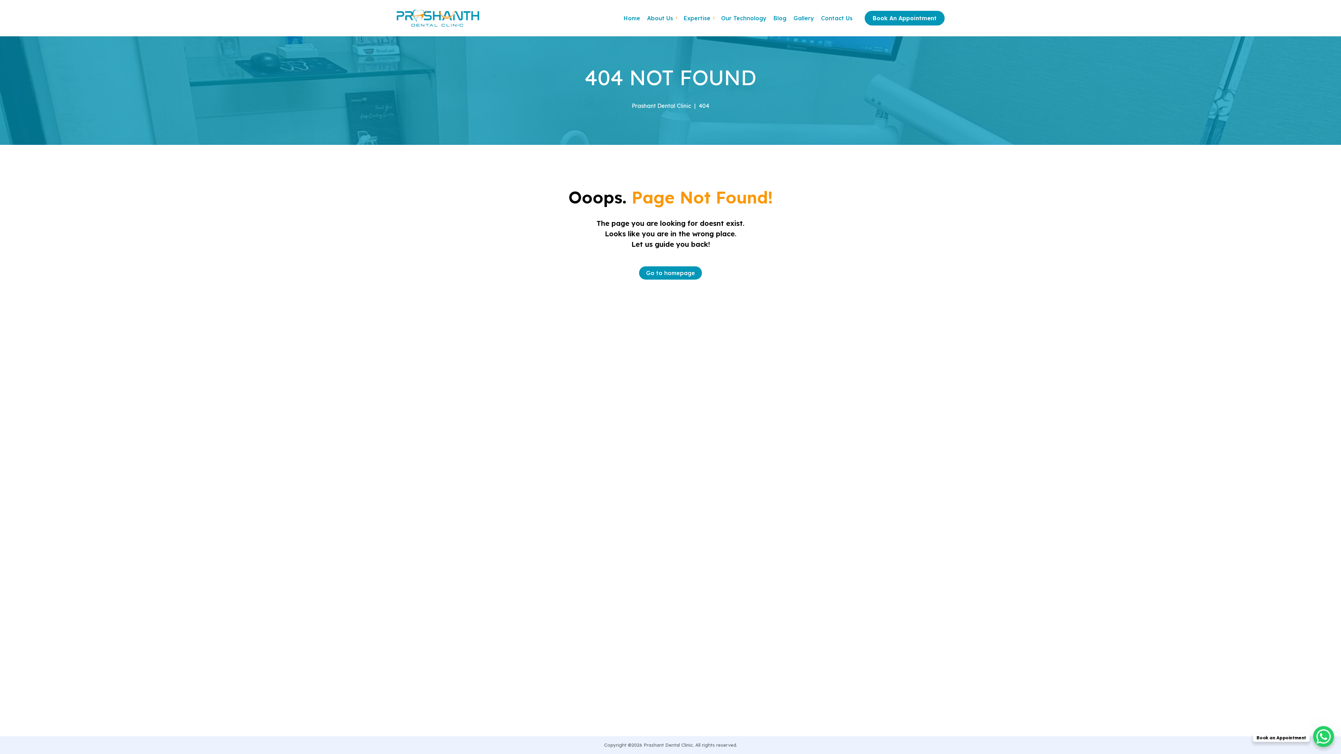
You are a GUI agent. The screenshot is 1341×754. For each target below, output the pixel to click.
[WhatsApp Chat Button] (1323, 736)
